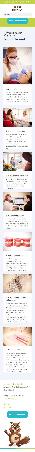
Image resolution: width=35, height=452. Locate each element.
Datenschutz (8, 407)
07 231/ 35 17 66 (11, 398)
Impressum (7, 404)
